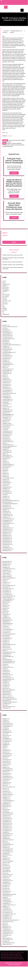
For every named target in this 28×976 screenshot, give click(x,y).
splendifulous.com (6, 817)
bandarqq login (5, 314)
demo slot (4, 291)
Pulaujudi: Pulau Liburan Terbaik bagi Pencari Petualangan (14, 161)
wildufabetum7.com (6, 550)
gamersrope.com (6, 353)
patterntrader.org (6, 458)
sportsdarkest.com (6, 403)
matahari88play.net (6, 397)
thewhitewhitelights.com (8, 656)
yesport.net (5, 375)
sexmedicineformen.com (8, 508)
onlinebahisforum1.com (7, 724)
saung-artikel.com (6, 385)
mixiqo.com (5, 494)
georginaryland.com (7, 653)
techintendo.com (6, 774)
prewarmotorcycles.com (8, 588)
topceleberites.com (7, 820)
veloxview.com (5, 546)
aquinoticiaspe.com (6, 391)
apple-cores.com (6, 688)
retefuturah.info (6, 847)
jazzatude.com (5, 608)
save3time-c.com (6, 582)
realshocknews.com (7, 452)
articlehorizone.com (7, 796)
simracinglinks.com (6, 590)
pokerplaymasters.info (7, 335)
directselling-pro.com (7, 933)
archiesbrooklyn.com (7, 638)
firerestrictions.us (6, 637)
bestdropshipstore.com (7, 777)
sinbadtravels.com (6, 358)
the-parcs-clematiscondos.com (9, 326)
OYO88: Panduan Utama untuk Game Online (12, 255)
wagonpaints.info (6, 858)
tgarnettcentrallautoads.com (8, 578)
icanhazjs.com (5, 682)
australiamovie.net (6, 564)
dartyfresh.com (6, 752)
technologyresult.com (7, 768)
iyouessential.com (6, 761)
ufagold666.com (6, 882)
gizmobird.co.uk (6, 565)
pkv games (4, 954)
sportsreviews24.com (7, 434)
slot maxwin (13, 955)
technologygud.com (7, 450)
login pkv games (6, 284)
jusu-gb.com (5, 328)
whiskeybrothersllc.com (7, 549)
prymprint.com (5, 479)
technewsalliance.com (7, 850)
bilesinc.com (5, 612)
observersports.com (7, 388)
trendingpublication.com (8, 527)
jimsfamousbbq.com (7, 561)
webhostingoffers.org (7, 770)
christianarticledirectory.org (8, 706)
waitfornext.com (6, 859)
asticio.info (4, 472)
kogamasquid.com (6, 700)
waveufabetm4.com (7, 830)
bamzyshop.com (6, 888)
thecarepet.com (6, 329)
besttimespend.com (7, 482)
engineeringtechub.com (7, 425)
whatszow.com (5, 771)
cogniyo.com (5, 485)
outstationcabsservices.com (9, 905)
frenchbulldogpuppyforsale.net (9, 699)
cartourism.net (5, 687)
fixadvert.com (5, 579)
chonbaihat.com (6, 643)
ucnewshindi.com (6, 350)
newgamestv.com (6, 417)
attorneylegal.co (6, 428)
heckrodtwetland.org (7, 659)
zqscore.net (5, 469)
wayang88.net (5, 832)
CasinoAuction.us (6, 671)
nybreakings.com (6, 903)
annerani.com (5, 606)
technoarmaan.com (6, 918)
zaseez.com (5, 734)
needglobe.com (6, 496)
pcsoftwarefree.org (6, 755)
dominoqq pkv (9, 952)
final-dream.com (6, 865)
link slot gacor (5, 288)
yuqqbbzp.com (5, 797)
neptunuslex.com (6, 570)
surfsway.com (5, 780)
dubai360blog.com (6, 435)
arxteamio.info (5, 475)
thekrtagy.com (5, 906)
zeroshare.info (5, 611)
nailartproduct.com (6, 782)
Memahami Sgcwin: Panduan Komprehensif (12, 262)
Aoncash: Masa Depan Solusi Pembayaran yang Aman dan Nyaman (14, 206)
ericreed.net (5, 664)
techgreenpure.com (7, 776)
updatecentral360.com (7, 465)
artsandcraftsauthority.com (8, 942)
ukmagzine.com (6, 360)
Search (4, 233)
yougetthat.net (5, 378)
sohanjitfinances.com (7, 514)
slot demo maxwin (6, 300)
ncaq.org (4, 747)
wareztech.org (5, 361)
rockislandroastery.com (7, 932)
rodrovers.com (5, 789)
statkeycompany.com (7, 597)
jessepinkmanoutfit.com (8, 364)
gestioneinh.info (6, 868)
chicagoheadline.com (7, 726)
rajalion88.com (5, 729)
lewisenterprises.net (7, 753)
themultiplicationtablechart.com (9, 702)
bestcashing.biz (6, 635)
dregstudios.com (6, 621)
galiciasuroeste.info (6, 618)
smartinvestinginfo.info (7, 849)
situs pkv (5, 958)
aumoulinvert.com (6, 676)
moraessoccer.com (6, 624)
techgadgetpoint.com (7, 431)
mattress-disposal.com (7, 444)
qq (3, 293)
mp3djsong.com (6, 567)
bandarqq (3, 952)
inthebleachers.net (6, 694)
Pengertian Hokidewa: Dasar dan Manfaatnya (12, 264)
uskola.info (4, 856)
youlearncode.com (6, 764)
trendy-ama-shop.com (7, 874)
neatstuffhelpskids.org (7, 623)
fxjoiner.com (5, 924)
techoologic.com (6, 892)
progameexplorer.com (7, 930)
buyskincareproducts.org (8, 697)
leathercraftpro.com (7, 491)
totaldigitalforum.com (7, 917)
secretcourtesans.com (7, 723)
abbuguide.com (6, 767)
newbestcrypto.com (7, 381)
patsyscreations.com (7, 740)
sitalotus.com (5, 461)
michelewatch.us (6, 573)
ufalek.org (4, 443)
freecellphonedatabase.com (9, 352)
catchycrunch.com (6, 735)
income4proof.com (6, 741)
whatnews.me (5, 864)
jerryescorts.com (6, 426)
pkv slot (4, 281)
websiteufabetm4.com (7, 833)
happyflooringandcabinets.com (9, 446)
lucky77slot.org (5, 437)
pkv (3, 305)
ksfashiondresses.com (7, 456)
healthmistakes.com (7, 455)
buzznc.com (5, 923)
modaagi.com (5, 615)
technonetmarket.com (7, 852)
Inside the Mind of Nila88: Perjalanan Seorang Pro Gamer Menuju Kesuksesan (14, 183)
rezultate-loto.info (6, 815)
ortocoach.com (6, 497)
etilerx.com (5, 841)
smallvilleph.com (6, 617)
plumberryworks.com (7, 502)
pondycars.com (6, 889)
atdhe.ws (4, 658)
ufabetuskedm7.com (7, 540)
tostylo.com (5, 376)
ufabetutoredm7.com (7, 543)
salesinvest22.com (6, 871)
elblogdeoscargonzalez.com (9, 644)
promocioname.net (6, 631)
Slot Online (9, 135)
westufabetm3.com (7, 547)
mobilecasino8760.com (7, 667)
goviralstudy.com (6, 685)
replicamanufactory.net (7, 814)
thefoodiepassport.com (7, 677)
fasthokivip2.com (6, 387)
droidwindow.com (6, 879)
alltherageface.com (6, 927)
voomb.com (5, 429)
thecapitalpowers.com (7, 520)
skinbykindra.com (6, 926)
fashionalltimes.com (7, 915)
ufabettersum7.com (6, 532)
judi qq (3, 282)
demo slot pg (5, 296)
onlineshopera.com (6, 750)
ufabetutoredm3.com (7, 541)
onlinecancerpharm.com (8, 441)
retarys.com (5, 367)
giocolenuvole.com (6, 759)
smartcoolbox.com (6, 512)
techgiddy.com (5, 346)
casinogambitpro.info (7, 334)
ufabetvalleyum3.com (7, 544)
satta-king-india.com (7, 793)
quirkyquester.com (6, 506)
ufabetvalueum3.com (7, 824)
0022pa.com (5, 609)
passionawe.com (6, 499)
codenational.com (6, 929)
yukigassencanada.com (7, 794)
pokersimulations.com (7, 812)
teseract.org (5, 873)
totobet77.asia (5, 524)
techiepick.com (6, 886)
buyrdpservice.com (6, 373)
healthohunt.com (6, 846)
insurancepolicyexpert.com (8, 596)
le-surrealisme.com (6, 593)
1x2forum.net (5, 720)
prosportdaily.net (6, 870)
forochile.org (5, 626)
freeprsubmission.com (7, 880)
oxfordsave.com (6, 382)
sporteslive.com (6, 412)
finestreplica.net (6, 842)
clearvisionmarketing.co (7, 861)
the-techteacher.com (7, 912)
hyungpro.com (5, 408)
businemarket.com (6, 396)
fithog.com (4, 650)
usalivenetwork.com (7, 347)
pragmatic (4, 308)
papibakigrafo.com (6, 680)
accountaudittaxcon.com (8, 478)
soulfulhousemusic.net (7, 515)
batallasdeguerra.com (7, 620)
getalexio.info (5, 476)
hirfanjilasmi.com (6, 488)
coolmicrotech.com (6, 909)
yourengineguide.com (7, 901)
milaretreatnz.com (6, 614)
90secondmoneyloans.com (8, 786)
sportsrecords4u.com (7, 818)
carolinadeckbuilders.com (8, 599)
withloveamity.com (6, 762)
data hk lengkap (6, 294)
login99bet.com (6, 721)
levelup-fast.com (6, 809)
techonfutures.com (6, 891)
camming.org (5, 727)
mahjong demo (5, 290)
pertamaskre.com (6, 343)
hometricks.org (5, 490)
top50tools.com (6, 602)
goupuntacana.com (6, 730)
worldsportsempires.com (8, 464)
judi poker (4, 285)
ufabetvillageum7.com (7, 827)
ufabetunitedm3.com (7, 537)
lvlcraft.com (5, 785)
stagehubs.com (6, 718)
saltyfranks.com (6, 605)
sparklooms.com (6, 517)
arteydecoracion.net (7, 649)
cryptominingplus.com (7, 390)
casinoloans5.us (6, 670)
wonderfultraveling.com (7, 629)
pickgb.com (5, 453)
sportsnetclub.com (6, 379)
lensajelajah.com (6, 744)
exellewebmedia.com (7, 355)
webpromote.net (6, 646)
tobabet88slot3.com (7, 521)
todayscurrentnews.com (8, 523)
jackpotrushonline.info (7, 349)
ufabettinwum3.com (7, 535)
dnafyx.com (5, 758)
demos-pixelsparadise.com (8, 585)
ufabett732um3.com (7, 855)
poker (3, 306)
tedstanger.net (5, 853)
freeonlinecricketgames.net (8, 634)
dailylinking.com (6, 756)
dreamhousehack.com (7, 911)
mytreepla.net (5, 811)
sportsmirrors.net (6, 420)
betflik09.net (5, 746)
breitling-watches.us (7, 576)
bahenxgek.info (6, 341)
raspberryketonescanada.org (9, 894)
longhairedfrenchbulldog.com (9, 393)
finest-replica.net (6, 867)
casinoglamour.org (6, 703)
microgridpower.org (6, 493)
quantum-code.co (6, 862)
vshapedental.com (6, 898)
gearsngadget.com (6, 805)
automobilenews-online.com (9, 914)
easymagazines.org (6, 487)
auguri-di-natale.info (7, 571)
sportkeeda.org (6, 481)
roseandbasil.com (6, 655)
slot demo (4, 299)
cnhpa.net (4, 459)
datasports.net (5, 422)
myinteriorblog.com (6, 883)
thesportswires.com (7, 406)
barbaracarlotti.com (6, 691)
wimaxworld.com (6, 632)
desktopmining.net (6, 693)
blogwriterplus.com (6, 331)
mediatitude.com (6, 587)
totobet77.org (5, 526)
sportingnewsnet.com (7, 409)
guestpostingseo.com (7, 332)
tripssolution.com (6, 791)
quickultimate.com (6, 505)
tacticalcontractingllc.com (8, 518)
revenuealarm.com (6, 935)
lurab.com (4, 936)
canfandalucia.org (6, 900)
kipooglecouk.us (6, 673)
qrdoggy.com (5, 449)
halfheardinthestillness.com (8, 661)
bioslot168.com (5, 941)
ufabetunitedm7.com (7, 538)
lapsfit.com (5, 808)
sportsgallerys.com (6, 419)
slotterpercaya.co (6, 511)
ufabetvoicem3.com (7, 829)
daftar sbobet (5, 287)
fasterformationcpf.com (8, 369)
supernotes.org (5, 462)
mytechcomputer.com (7, 939)
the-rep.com (5, 603)
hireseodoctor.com (6, 806)
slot (6, 132)
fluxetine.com (5, 665)
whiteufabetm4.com (7, 835)
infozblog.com (5, 641)
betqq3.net (5, 668)
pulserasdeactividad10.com (8, 690)
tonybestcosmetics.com (8, 921)
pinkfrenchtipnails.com (7, 415)
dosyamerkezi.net (6, 591)
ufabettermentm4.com (7, 531)
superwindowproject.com (8, 679)
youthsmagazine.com (7, 400)
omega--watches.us (7, 575)
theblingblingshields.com (8, 414)
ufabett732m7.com (6, 876)
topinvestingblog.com (7, 600)
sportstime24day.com (7, 411)
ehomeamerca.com (6, 773)
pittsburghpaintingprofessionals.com (10, 500)
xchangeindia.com (6, 908)
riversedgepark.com (7, 732)
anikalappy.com (6, 836)
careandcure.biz (6, 484)
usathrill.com (5, 897)
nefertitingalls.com (6, 738)
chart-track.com (6, 628)
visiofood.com (5, 877)
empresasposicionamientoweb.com (10, 920)
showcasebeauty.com (7, 594)
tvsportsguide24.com (7, 432)
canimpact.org (5, 683)
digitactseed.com (6, 783)
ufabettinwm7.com (6, 534)
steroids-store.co (6, 647)
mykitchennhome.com (7, 674)
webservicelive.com (7, 944)
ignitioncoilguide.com (7, 938)
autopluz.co (5, 581)
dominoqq (4, 309)
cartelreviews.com (6, 779)
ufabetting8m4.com (6, 821)
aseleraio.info (5, 470)
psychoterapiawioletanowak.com (10, 503)
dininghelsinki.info (6, 838)
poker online (5, 303)
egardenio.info (5, 473)
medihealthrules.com (7, 895)
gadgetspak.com (6, 803)
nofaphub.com (5, 737)
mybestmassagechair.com (8, 662)
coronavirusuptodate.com (8, 800)
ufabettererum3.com (7, 529)
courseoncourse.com (7, 337)
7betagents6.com (6, 799)
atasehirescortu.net (6, 423)
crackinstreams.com (7, 802)
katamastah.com (6, 467)
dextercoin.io (5, 705)
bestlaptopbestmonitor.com (8, 652)
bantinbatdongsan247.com (8, 338)
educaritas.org (5, 743)
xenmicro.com (5, 749)
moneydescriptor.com (7, 399)
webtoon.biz (5, 405)
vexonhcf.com (5, 584)
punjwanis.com (5, 325)
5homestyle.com (6, 708)
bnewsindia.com (6, 885)
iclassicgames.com (6, 384)
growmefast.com (6, 438)
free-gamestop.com (7, 357)
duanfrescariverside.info (8, 839)
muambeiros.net (6, 640)
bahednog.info (5, 340)
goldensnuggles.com (7, 370)
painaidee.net (5, 402)
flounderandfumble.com (8, 844)
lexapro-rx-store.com (7, 696)
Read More (14, 173)
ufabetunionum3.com (7, 823)
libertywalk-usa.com (7, 562)
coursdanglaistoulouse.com (8, 568)
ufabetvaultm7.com (6, 826)
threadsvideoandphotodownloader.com (11, 344)
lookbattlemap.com (6, 372)
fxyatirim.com (5, 765)
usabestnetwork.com (7, 363)
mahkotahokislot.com (7, 440)
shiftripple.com (5, 509)
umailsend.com (5, 366)
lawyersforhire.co (6, 394)
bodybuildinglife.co (6, 447)
